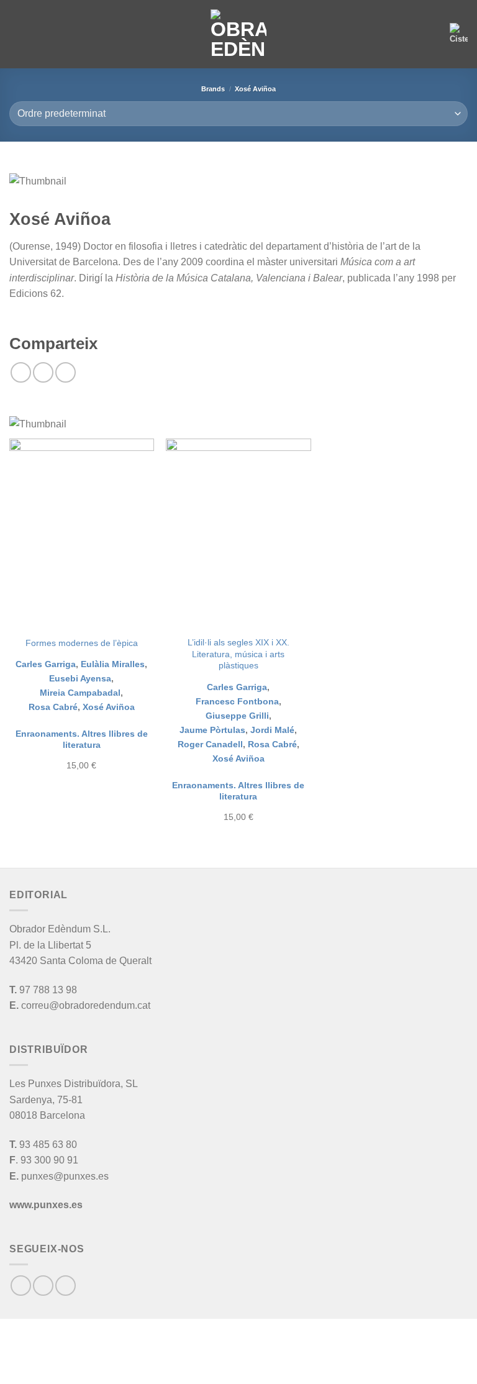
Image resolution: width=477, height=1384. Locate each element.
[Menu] (16, 34)
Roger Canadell (210, 744)
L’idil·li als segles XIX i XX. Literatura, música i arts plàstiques (238, 653)
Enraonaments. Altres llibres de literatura (82, 739)
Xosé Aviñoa (109, 707)
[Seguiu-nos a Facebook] (21, 1285)
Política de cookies (266, 1363)
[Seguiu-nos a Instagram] (43, 1285)
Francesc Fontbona (237, 701)
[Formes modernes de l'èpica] (81, 534)
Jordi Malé (272, 730)
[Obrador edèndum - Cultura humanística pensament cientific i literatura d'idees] (238, 34)
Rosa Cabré (53, 707)
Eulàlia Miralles (113, 664)
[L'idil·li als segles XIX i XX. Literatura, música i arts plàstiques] (238, 534)
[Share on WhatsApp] (21, 372)
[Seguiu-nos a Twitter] (65, 1285)
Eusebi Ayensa (80, 678)
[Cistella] (459, 34)
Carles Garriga (46, 664)
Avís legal (190, 1363)
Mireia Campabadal (80, 693)
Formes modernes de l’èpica (81, 643)
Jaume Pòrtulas (212, 730)
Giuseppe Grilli (237, 716)
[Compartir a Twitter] (65, 372)
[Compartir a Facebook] (43, 372)
